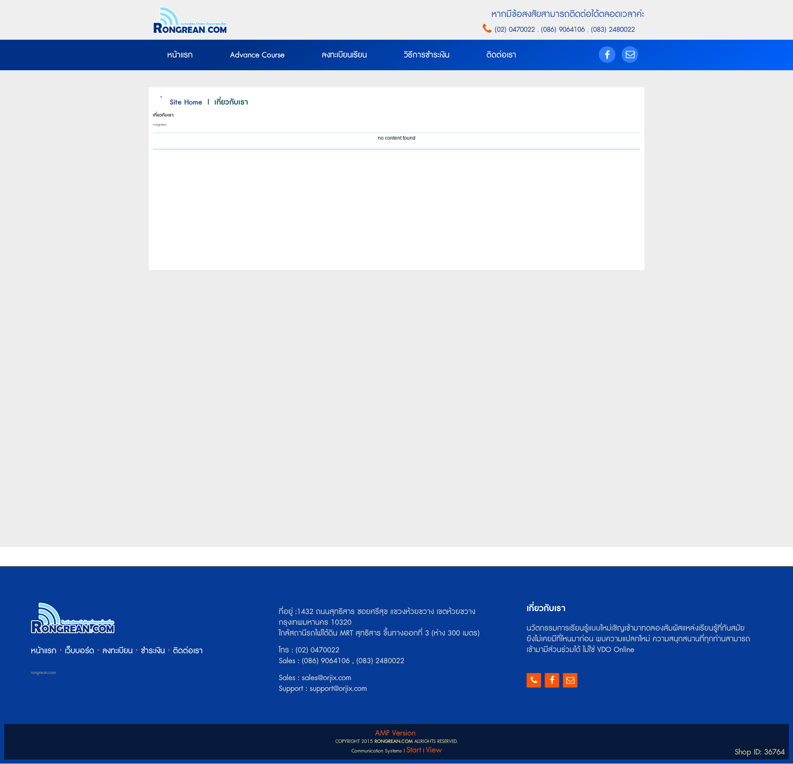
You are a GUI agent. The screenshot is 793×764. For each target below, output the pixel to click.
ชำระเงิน (153, 651)
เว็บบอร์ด (79, 651)
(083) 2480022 (612, 29)
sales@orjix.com (325, 678)
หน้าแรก (44, 651)
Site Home (186, 102)
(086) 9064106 (564, 29)
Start (413, 750)
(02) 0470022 (516, 29)
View (434, 750)
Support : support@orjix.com (323, 688)
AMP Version (395, 733)
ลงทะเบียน (117, 651)
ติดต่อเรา (188, 651)
